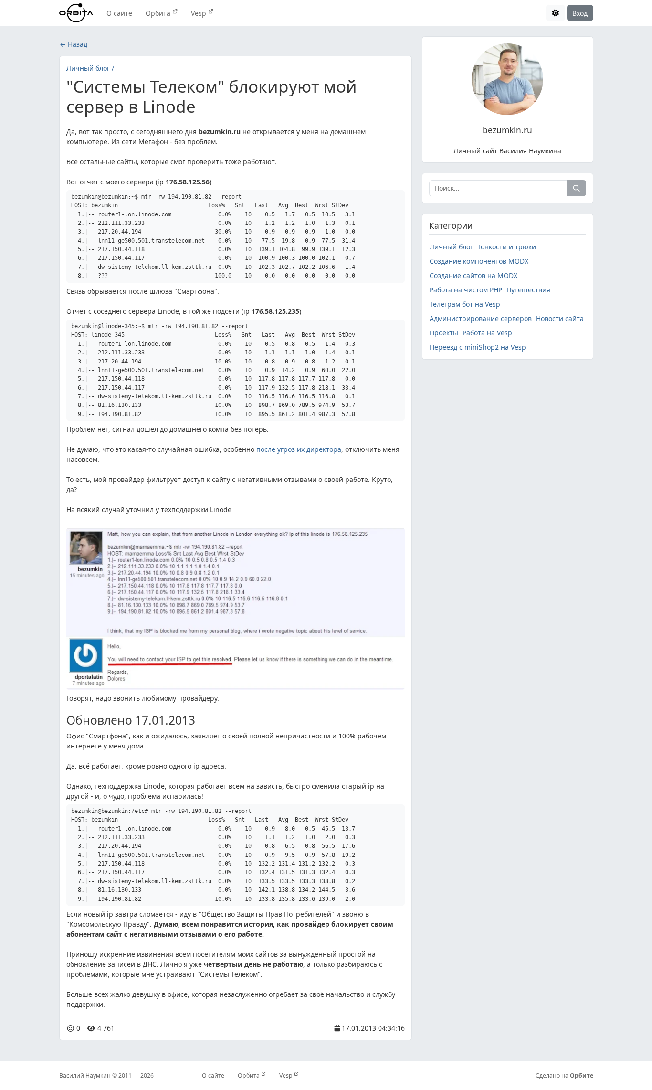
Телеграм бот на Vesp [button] (465, 304)
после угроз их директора (298, 449)
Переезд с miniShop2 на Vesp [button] (478, 347)
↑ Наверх (443, 1032)
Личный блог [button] (451, 246)
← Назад (73, 44)
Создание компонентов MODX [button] (479, 261)
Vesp (199, 13)
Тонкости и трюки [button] (506, 246)
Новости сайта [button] (560, 318)
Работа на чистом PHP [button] (466, 289)
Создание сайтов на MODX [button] (473, 275)
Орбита (159, 13)
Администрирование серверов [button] (481, 318)
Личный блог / (90, 68)
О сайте (119, 13)
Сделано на (564, 1075)
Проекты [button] (444, 332)
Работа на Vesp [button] (487, 332)
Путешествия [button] (528, 289)
